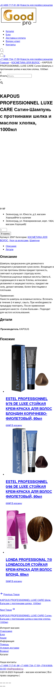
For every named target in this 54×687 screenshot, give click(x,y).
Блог (8, 34)
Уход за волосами (18, 240)
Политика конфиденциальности (15, 677)
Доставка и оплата (16, 37)
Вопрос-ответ (13, 41)
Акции (3, 637)
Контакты (11, 44)
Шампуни (35, 240)
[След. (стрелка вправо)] (4, 686)
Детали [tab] (9, 249)
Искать (3, 75)
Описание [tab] (11, 246)
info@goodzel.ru (14, 668)
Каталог (10, 31)
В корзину (5, 233)
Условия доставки (9, 647)
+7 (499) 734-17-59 (10, 59)
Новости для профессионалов (36, 5)
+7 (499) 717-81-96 (10, 665)
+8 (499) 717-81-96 (10, 5)
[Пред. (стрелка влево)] (1, 686)
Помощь (4, 644)
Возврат (4, 651)
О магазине (6, 631)
